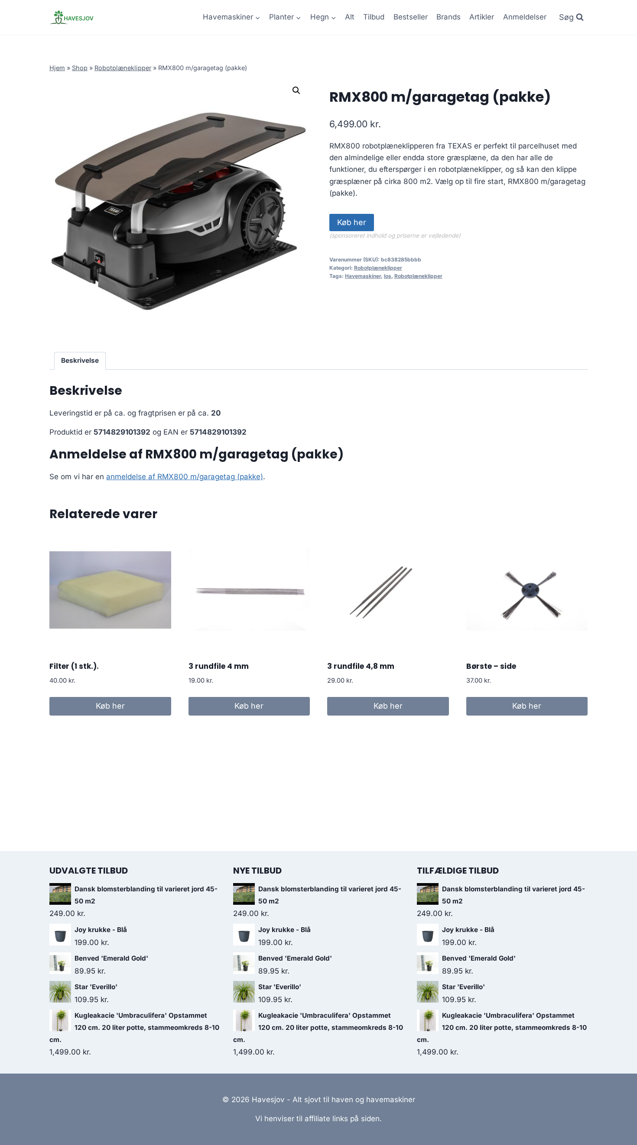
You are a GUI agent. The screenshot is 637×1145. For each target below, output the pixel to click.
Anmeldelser (524, 17)
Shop (80, 67)
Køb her (351, 222)
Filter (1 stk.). (74, 666)
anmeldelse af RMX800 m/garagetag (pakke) (184, 476)
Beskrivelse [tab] (80, 360)
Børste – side (491, 666)
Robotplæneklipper (122, 67)
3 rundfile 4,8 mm (360, 666)
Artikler (481, 17)
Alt (349, 17)
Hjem (57, 67)
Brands (448, 17)
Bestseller (410, 17)
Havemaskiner (363, 276)
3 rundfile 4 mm (218, 666)
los (387, 276)
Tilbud (373, 17)
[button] (296, 90)
